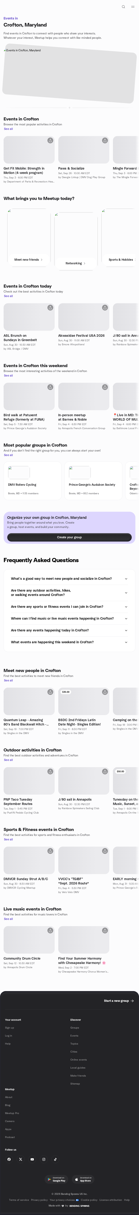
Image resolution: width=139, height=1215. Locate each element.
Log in (8, 1036)
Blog (7, 1105)
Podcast (10, 1137)
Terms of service (19, 1200)
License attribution (111, 1200)
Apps (8, 1129)
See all (8, 129)
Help (8, 1044)
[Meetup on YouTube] (32, 1159)
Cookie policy (89, 1200)
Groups (74, 1028)
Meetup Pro (12, 1113)
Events (74, 1036)
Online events (78, 1060)
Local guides (77, 1068)
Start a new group (116, 1000)
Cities (73, 1052)
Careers (9, 1121)
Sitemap (75, 1084)
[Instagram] (44, 1159)
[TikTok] (55, 1159)
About (8, 1097)
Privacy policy (39, 1200)
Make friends (78, 1076)
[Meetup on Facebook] (9, 1159)
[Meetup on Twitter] (21, 1159)
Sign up (9, 1028)
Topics (74, 1044)
